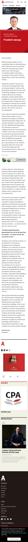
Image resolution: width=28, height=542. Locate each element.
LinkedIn (5, 350)
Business (18, 5)
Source (2, 497)
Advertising (4, 511)
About (2, 504)
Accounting (11, 5)
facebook (2, 350)
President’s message (10, 36)
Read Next (4, 383)
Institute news (6, 411)
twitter (7, 350)
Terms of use (4, 525)
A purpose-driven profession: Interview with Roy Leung (11, 451)
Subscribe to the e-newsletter (8, 506)
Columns (3, 494)
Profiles (3, 492)
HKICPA (3, 513)
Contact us (3, 508)
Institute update (9, 34)
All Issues (5, 5)
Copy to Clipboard (10, 350)
